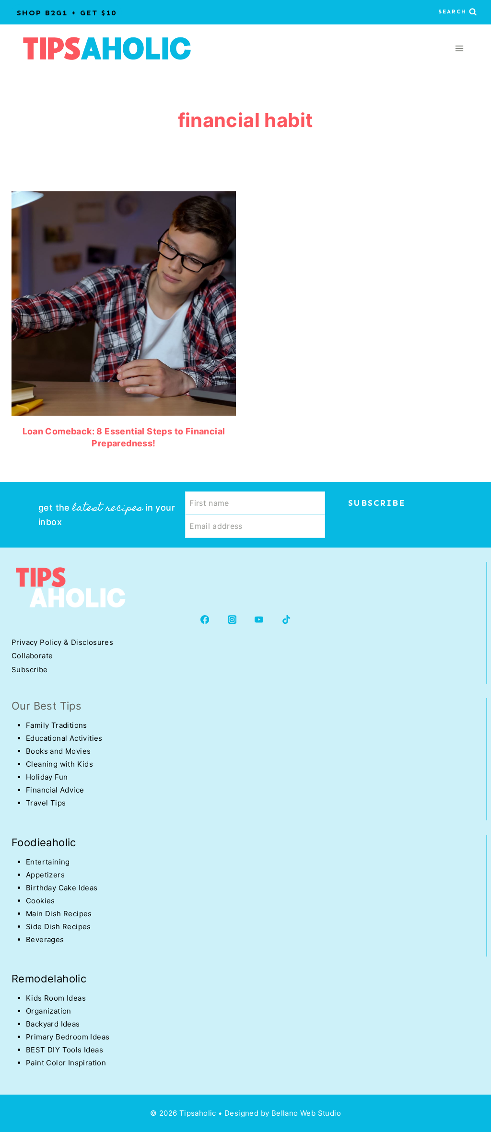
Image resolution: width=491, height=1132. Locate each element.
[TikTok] (286, 620)
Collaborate (32, 655)
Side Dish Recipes (58, 926)
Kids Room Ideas (56, 998)
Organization (48, 1010)
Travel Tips (46, 802)
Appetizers (45, 874)
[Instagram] (232, 620)
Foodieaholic (44, 842)
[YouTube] (259, 620)
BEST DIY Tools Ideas (64, 1049)
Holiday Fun (47, 777)
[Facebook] (205, 620)
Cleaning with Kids (59, 764)
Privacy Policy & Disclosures (62, 642)
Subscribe (30, 669)
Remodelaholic (49, 978)
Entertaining (48, 861)
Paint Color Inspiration (66, 1062)
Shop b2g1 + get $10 (67, 12)
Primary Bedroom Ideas (67, 1036)
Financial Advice (55, 789)
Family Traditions (56, 725)
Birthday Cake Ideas (62, 887)
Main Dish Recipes (59, 913)
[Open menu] (459, 48)
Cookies (40, 900)
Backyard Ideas (53, 1023)
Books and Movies (58, 751)
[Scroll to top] (24, 1045)
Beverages (45, 939)
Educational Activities (64, 738)
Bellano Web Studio (306, 1113)
